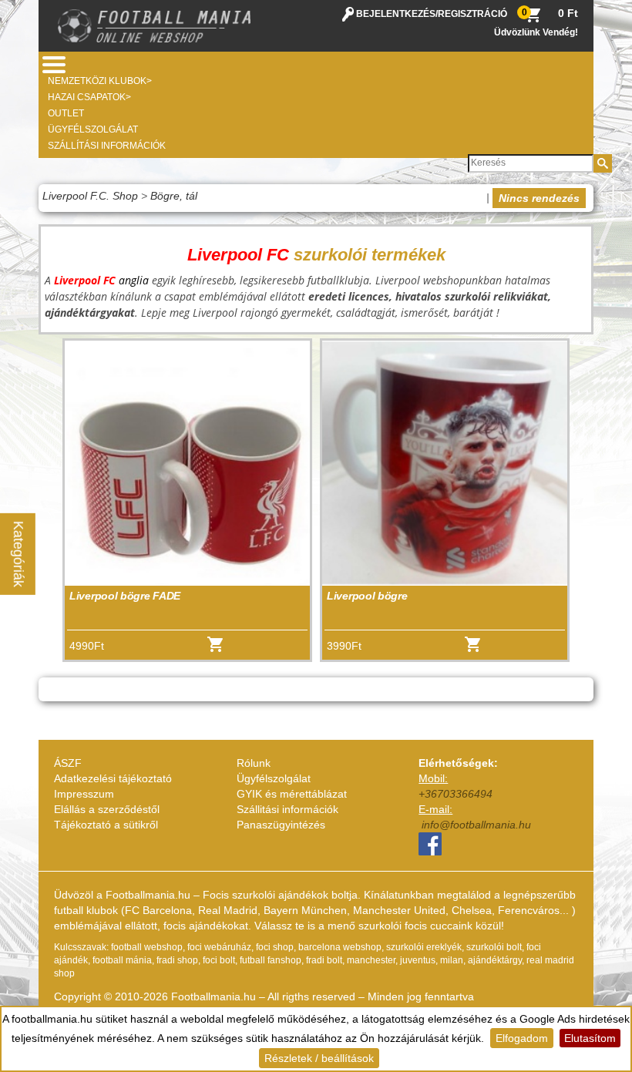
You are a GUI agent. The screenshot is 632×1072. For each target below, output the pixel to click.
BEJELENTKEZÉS (395, 13)
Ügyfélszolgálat (93, 129)
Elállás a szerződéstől (107, 809)
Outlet (66, 113)
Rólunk (254, 763)
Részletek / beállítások (319, 1058)
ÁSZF (68, 763)
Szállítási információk (107, 145)
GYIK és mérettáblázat (292, 794)
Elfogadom (522, 1038)
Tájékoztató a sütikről (106, 824)
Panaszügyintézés (281, 824)
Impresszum (84, 794)
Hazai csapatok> (89, 97)
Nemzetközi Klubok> (100, 81)
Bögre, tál (173, 196)
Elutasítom (590, 1038)
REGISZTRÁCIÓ (472, 13)
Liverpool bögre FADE (124, 596)
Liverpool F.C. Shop (90, 196)
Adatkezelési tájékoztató (113, 778)
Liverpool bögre (367, 596)
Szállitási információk (287, 809)
